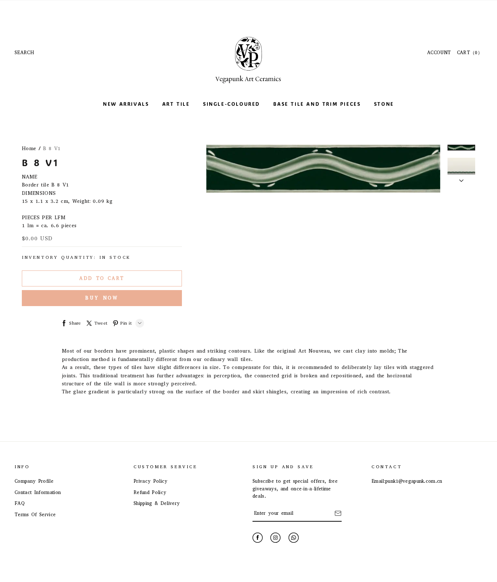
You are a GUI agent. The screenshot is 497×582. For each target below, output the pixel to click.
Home (29, 148)
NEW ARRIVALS (126, 104)
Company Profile (34, 481)
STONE (384, 104)
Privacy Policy (151, 481)
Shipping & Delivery (157, 503)
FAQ (20, 503)
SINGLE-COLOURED (231, 104)
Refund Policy (150, 492)
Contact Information (38, 492)
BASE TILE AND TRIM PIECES (317, 104)
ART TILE (176, 104)
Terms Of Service (35, 514)
